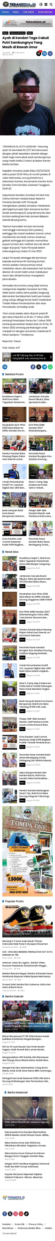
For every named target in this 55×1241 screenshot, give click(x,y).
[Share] (50, 53)
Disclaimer (7, 1228)
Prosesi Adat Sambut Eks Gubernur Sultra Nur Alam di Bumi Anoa (26, 986)
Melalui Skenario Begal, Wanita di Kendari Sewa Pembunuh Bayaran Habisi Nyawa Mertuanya (27, 975)
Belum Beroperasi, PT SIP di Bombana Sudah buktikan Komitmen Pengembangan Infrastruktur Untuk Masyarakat (25, 1038)
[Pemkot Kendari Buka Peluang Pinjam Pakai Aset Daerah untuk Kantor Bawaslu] (14, 443)
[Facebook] (33, 366)
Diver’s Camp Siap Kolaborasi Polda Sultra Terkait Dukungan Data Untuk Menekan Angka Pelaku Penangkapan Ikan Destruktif (40, 485)
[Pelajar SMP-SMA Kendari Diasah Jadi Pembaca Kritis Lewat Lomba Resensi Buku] (41, 500)
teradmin (6, 53)
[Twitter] (38, 366)
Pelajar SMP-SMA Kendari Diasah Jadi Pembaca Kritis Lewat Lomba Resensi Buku (40, 513)
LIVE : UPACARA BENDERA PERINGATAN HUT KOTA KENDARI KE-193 (27, 953)
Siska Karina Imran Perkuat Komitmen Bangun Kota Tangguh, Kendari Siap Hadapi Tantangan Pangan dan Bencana (27, 1155)
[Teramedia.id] (19, 4)
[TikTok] (26, 1213)
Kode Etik (19, 1224)
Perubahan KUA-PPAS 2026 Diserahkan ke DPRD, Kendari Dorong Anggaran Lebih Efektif (14, 428)
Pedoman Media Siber (29, 1228)
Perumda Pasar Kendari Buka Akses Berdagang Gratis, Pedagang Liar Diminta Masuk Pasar (40, 542)
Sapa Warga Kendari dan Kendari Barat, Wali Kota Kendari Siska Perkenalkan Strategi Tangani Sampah (33, 777)
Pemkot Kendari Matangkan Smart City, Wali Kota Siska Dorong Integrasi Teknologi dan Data (34, 795)
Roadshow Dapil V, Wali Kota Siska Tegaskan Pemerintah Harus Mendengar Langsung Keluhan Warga (14, 399)
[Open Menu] (46, 4)
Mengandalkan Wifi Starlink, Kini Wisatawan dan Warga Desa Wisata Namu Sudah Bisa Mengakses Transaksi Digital (25, 1059)
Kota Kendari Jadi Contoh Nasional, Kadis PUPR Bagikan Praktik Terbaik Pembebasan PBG (12, 542)
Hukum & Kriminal (17, 33)
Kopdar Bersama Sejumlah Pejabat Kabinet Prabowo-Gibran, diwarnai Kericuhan (23, 1176)
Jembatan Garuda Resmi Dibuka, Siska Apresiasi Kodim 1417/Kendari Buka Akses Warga (39, 399)
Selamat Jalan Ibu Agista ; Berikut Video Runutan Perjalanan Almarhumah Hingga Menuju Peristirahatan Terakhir (24, 964)
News (5, 33)
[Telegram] (44, 366)
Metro (29, 33)
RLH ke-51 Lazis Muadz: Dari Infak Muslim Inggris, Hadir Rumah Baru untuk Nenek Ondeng (23, 1048)
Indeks (48, 1228)
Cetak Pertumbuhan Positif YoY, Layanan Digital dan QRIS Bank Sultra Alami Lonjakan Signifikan (13, 485)
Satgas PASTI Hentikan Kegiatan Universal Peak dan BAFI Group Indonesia (27, 1165)
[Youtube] (21, 1213)
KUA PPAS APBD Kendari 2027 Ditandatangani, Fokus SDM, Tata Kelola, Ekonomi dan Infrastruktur (39, 428)
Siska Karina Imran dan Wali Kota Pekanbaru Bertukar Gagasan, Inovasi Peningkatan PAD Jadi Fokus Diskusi (25, 1144)
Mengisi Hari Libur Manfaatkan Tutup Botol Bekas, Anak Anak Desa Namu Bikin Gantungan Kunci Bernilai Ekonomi (27, 1069)
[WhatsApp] (50, 366)
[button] (41, 4)
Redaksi (6, 1224)
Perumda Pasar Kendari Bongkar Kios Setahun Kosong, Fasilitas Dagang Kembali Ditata (40, 456)
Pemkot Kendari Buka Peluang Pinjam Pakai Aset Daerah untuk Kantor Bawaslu (13, 456)
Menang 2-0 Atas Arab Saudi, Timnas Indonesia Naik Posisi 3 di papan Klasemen (25, 943)
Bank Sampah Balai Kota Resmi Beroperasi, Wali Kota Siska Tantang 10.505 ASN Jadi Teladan (13, 513)
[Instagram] (15, 1213)
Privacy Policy (36, 1224)
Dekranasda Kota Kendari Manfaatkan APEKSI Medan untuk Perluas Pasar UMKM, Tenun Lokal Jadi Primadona (27, 1134)
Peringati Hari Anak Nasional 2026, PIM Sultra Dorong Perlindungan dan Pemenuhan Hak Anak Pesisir (26, 1080)
